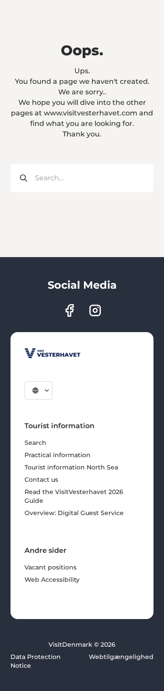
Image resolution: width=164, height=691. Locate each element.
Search (35, 443)
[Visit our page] (69, 310)
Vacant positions (50, 567)
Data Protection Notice (35, 661)
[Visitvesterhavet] (52, 353)
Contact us (41, 479)
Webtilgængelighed (121, 657)
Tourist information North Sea (71, 467)
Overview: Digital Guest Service (74, 513)
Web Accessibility (52, 580)
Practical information (57, 455)
